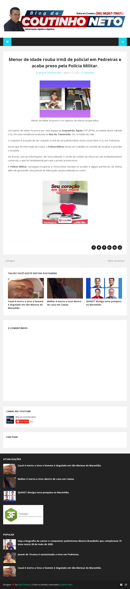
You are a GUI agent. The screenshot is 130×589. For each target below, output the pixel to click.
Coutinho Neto (65, 584)
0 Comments (88, 72)
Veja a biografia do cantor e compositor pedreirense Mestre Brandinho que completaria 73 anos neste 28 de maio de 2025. (70, 542)
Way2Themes (24, 584)
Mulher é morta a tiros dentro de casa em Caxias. (46, 478)
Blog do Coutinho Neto (50, 72)
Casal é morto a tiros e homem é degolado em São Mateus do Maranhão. (25, 304)
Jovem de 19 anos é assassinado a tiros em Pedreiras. (48, 554)
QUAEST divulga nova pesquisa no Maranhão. (43, 492)
